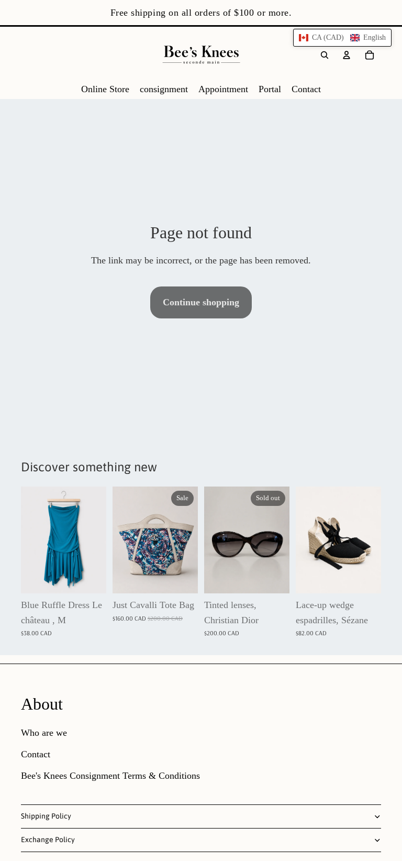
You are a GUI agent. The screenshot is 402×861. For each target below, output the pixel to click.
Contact (35, 754)
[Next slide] (190, 539)
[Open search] (324, 55)
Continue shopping (201, 302)
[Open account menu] (346, 55)
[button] (342, 37)
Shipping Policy (46, 816)
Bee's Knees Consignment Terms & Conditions (110, 775)
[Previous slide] (121, 539)
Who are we (44, 732)
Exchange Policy (48, 839)
